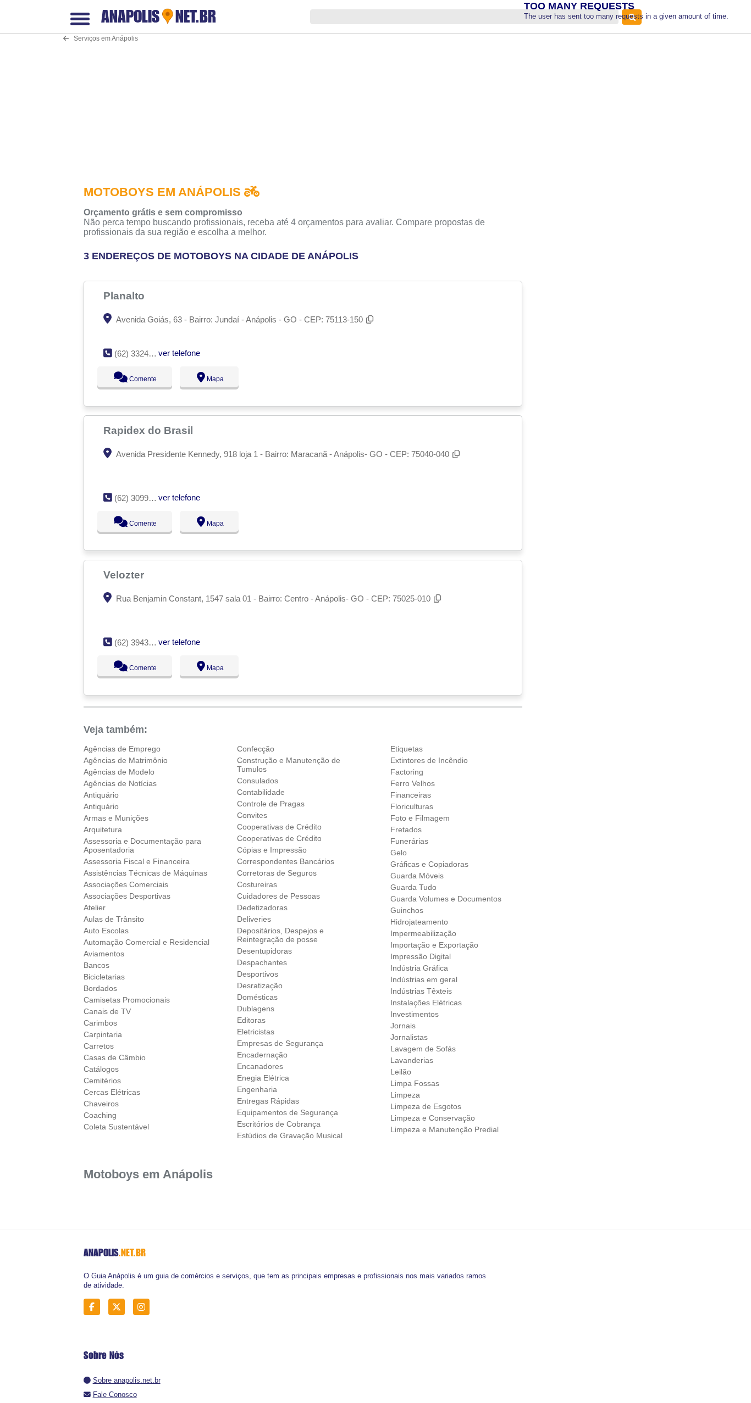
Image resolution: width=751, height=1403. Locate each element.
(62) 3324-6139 (141, 353)
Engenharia (257, 1089)
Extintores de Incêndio (429, 760)
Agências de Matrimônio (126, 760)
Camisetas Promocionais (127, 999)
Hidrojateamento (419, 921)
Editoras (251, 1020)
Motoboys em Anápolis (148, 1174)
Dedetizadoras (262, 907)
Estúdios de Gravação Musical (290, 1135)
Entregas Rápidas (268, 1100)
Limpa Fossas (414, 1083)
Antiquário (101, 794)
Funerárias (409, 841)
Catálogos (101, 1069)
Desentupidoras (264, 951)
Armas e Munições (116, 818)
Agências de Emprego (122, 748)
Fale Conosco (115, 1394)
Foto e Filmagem (420, 818)
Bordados (100, 988)
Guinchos (406, 910)
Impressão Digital (420, 956)
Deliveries (254, 919)
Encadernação (262, 1054)
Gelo (398, 852)
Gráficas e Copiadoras (429, 864)
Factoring (406, 771)
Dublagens (255, 1008)
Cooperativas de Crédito (279, 826)
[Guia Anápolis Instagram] (144, 1307)
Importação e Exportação (434, 944)
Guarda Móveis (417, 875)
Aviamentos (104, 953)
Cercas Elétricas (112, 1092)
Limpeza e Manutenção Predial (444, 1129)
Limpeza (405, 1094)
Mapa (212, 379)
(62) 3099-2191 (141, 498)
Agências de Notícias (120, 783)
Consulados (257, 780)
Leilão (400, 1071)
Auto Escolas (106, 930)
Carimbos (100, 1022)
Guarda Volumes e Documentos (445, 898)
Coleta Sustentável (116, 1126)
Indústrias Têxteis (421, 991)
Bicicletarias (104, 976)
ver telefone (179, 353)
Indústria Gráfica (419, 968)
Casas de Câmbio (115, 1057)
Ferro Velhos (412, 783)
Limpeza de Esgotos (425, 1106)
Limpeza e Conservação (432, 1118)
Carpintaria (103, 1034)
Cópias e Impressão (272, 849)
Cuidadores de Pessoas (278, 896)
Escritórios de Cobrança (279, 1124)
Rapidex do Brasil (149, 430)
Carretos (99, 1046)
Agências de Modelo (119, 771)
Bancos (96, 965)
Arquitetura (103, 829)
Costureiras (257, 884)
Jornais (403, 1025)
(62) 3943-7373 (141, 642)
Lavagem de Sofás (423, 1048)
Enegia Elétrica (263, 1077)
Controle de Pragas (271, 803)
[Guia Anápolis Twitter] (119, 1307)
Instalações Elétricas (426, 1002)
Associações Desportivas (127, 896)
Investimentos (414, 1014)
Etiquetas (406, 748)
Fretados (406, 829)
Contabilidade (261, 792)
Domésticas (257, 997)
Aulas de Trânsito (114, 919)
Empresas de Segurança (280, 1043)
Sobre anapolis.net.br (127, 1380)
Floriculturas (411, 806)
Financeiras (410, 794)
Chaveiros (101, 1103)
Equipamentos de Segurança (287, 1112)
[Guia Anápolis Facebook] (95, 1307)
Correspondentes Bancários (285, 861)
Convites (252, 815)
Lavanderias (411, 1060)
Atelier (95, 907)
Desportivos (257, 974)
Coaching (100, 1115)
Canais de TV (107, 1011)
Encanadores (260, 1066)
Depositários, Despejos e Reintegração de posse (280, 935)
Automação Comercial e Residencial (146, 942)
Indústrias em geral (423, 979)
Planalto (125, 295)
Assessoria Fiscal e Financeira (137, 861)
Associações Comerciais (126, 884)
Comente (135, 379)
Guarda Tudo (413, 887)
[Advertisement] (306, 85)
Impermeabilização (423, 933)
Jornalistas (409, 1037)
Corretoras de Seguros (277, 872)
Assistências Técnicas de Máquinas (145, 872)
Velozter (125, 575)
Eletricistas (255, 1031)
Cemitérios (102, 1080)
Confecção (255, 748)
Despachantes (262, 962)
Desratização (260, 985)
